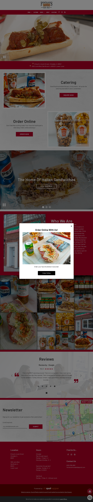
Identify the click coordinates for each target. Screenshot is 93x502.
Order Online (47, 273)
